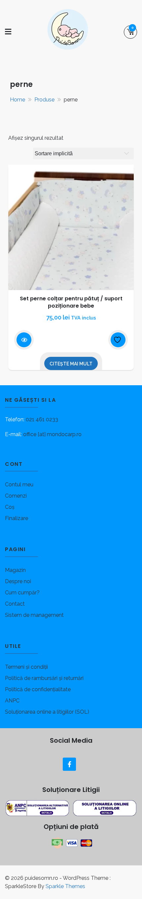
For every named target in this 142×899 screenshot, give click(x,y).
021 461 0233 (42, 419)
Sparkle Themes (65, 886)
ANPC (12, 700)
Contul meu (19, 484)
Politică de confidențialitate (38, 689)
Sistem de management (34, 615)
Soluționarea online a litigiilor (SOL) (47, 712)
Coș (10, 507)
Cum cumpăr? (22, 592)
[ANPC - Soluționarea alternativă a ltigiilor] (38, 808)
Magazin (15, 570)
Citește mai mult (71, 363)
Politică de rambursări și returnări (44, 678)
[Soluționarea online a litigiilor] (104, 808)
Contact (15, 604)
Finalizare (16, 518)
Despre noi (18, 581)
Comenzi (16, 496)
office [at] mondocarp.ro (52, 434)
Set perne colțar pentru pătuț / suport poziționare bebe (71, 302)
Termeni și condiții (26, 667)
